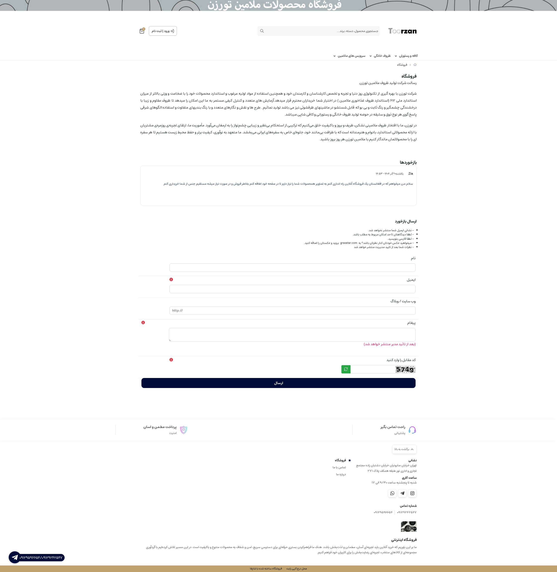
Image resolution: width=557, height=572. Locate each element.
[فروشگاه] (409, 526)
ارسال (278, 383)
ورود (166, 31)
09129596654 (383, 512)
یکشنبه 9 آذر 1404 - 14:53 (389, 173)
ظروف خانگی (382, 56)
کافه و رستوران (408, 56)
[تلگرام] (402, 493)
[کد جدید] (346, 369)
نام (413, 258)
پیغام (411, 323)
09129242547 (407, 512)
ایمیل (411, 280)
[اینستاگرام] (412, 493)
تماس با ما (339, 467)
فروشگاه (402, 64)
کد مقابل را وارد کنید (401, 360)
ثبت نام (157, 31)
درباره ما (341, 474)
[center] (261, 31)
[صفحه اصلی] (415, 64)
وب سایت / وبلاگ (403, 301)
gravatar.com (348, 243)
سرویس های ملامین (351, 56)
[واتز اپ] (392, 493)
